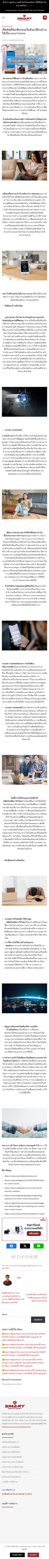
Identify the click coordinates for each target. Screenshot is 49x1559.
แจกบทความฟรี (7, 26)
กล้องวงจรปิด (23, 200)
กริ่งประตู (12, 1158)
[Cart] (45, 18)
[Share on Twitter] (22, 1257)
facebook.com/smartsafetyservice (16, 1427)
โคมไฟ (19, 1158)
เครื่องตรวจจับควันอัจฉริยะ (35, 717)
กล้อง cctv (41, 448)
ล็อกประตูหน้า (35, 200)
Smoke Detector (29, 710)
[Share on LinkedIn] (36, 1257)
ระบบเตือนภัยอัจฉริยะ (32, 1155)
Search (4, 1314)
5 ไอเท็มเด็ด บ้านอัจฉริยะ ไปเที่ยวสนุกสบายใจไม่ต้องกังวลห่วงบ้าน (36, 1297)
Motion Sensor (21, 679)
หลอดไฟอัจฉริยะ (21, 203)
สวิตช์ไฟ (30, 1158)
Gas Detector (23, 714)
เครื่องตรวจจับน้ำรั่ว (33, 206)
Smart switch (9, 826)
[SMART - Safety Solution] (24, 18)
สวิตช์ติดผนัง (34, 203)
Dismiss (30, 5)
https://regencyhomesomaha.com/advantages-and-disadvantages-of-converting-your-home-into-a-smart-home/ (25, 1206)
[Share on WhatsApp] (13, 1257)
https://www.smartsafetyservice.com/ (24, 1164)
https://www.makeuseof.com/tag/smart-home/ (25, 1213)
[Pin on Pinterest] (31, 1257)
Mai (22, 40)
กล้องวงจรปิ (26, 804)
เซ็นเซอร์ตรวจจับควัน (16, 720)
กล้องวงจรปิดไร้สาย (35, 352)
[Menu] (3, 18)
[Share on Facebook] (18, 1257)
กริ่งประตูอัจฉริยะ (21, 686)
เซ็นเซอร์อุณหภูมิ (16, 209)
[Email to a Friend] (27, 1257)
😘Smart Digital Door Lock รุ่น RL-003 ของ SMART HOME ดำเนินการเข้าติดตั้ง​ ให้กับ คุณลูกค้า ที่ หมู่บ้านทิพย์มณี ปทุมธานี (23, 1336)
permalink (5, 1268)
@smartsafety (37, 1423)
